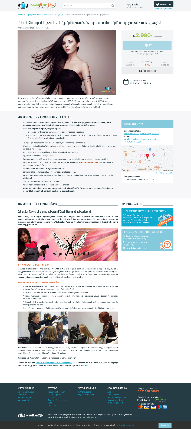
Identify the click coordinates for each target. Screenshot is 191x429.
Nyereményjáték (25, 400)
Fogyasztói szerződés (116, 397)
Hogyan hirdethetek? (86, 394)
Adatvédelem (113, 394)
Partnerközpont (84, 392)
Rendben (165, 425)
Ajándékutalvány (25, 397)
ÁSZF (109, 392)
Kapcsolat (52, 405)
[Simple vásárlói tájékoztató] (160, 400)
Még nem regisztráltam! (163, 9)
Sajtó (50, 403)
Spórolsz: (165, 62)
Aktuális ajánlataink (26, 392)
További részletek (126, 425)
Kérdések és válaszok (57, 400)
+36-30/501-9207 (131, 133)
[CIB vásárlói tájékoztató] (143, 400)
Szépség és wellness (33, 15)
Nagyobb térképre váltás (164, 173)
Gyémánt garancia (115, 403)
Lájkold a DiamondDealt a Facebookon (54, 363)
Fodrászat (47, 15)
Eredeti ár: (130, 62)
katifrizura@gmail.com (149, 133)
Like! (85, 365)
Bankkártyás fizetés (115, 400)
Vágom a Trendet (132, 124)
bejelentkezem (165, 4)
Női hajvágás (58, 15)
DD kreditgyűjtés (55, 394)
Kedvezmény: (147, 62)
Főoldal (20, 15)
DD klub (51, 397)
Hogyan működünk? (56, 392)
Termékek (22, 394)
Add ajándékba (149, 71)
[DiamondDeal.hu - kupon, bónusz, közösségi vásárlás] (37, 5)
